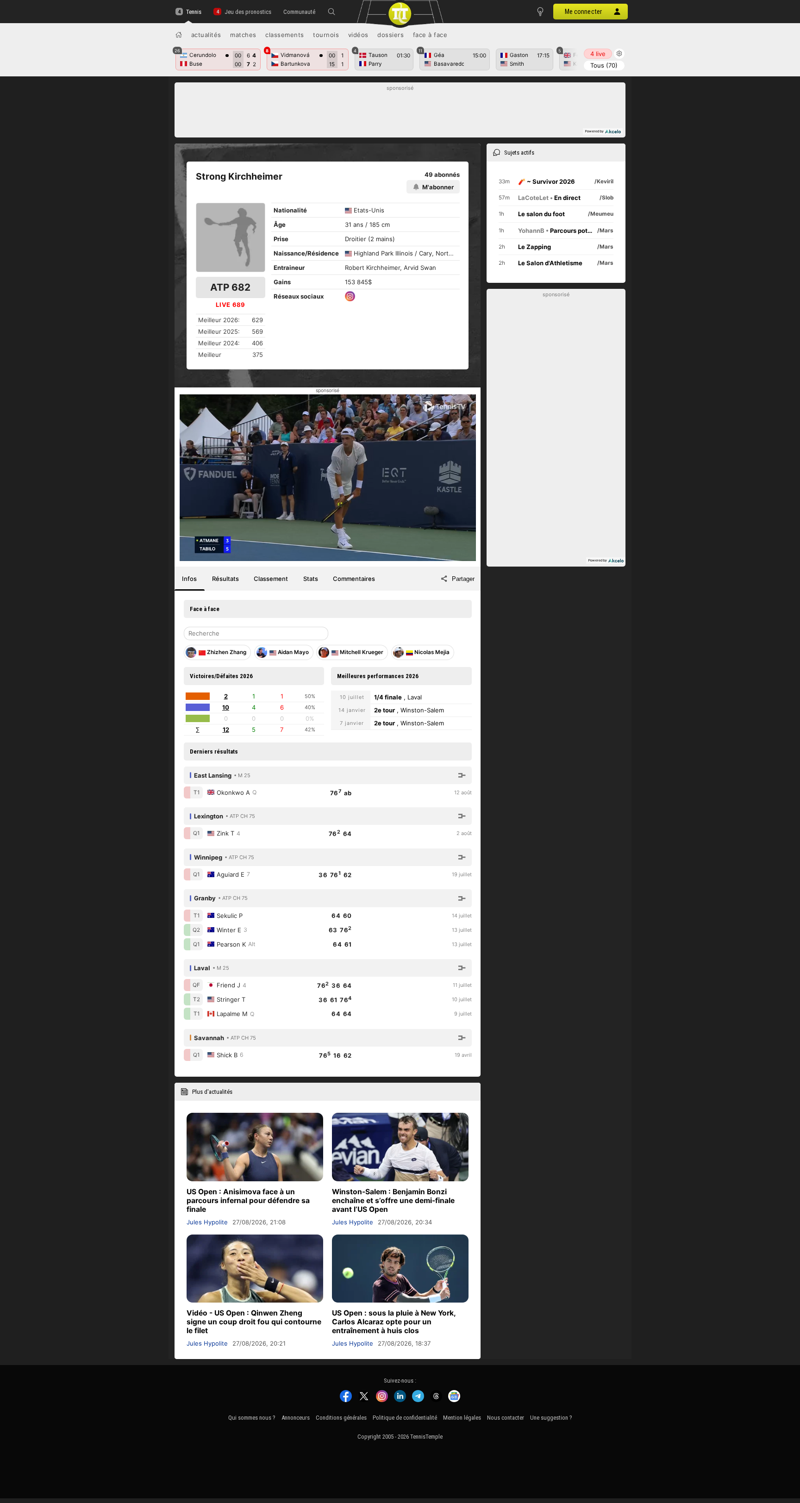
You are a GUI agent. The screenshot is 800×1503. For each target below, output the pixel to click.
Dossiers (390, 34)
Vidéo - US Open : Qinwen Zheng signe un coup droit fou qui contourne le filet (254, 1322)
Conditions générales (341, 1417)
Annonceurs (295, 1417)
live (598, 53)
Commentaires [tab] (354, 578)
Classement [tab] (271, 578)
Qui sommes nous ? (251, 1417)
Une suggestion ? (551, 1417)
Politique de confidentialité (405, 1417)
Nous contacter (505, 1417)
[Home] (178, 34)
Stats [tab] (310, 578)
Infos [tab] (189, 578)
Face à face (430, 34)
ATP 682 (230, 287)
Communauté (299, 11)
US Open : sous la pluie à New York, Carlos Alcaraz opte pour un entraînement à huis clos (394, 1322)
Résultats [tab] (225, 578)
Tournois (326, 34)
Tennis (193, 11)
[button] (331, 11)
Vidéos (358, 34)
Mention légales (462, 1417)
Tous (604, 65)
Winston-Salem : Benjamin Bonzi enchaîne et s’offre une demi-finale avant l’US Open (393, 1200)
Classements (284, 34)
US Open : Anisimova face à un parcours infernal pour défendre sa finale (248, 1200)
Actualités (206, 34)
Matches (243, 34)
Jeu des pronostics (248, 11)
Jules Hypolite (207, 1222)
